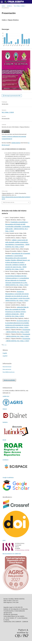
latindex (5, 422)
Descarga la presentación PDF (12, 95)
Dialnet (5, 409)
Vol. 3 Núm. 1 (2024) (19, 6)
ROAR (4, 440)
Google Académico (8, 477)
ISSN (4, 540)
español (5, 356)
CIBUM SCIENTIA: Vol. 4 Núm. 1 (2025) (16, 327)
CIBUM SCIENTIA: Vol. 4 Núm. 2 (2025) (16, 300)
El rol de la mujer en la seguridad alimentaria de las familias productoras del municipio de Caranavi (17, 323)
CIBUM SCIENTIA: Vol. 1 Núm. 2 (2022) (16, 285)
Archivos (9, 6)
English (5, 353)
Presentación (26, 329)
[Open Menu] (2, 2)
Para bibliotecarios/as (8, 372)
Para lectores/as (7, 366)
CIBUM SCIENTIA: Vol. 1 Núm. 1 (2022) (17, 336)
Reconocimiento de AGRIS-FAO (12, 554)
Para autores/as (7, 369)
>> (5, 344)
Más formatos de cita (8, 202)
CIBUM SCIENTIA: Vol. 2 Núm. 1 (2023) (17, 332)
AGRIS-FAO (6, 396)
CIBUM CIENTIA (16, 143)
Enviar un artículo (9, 380)
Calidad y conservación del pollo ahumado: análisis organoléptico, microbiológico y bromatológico (16, 242)
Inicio (3, 6)
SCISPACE (5, 460)
